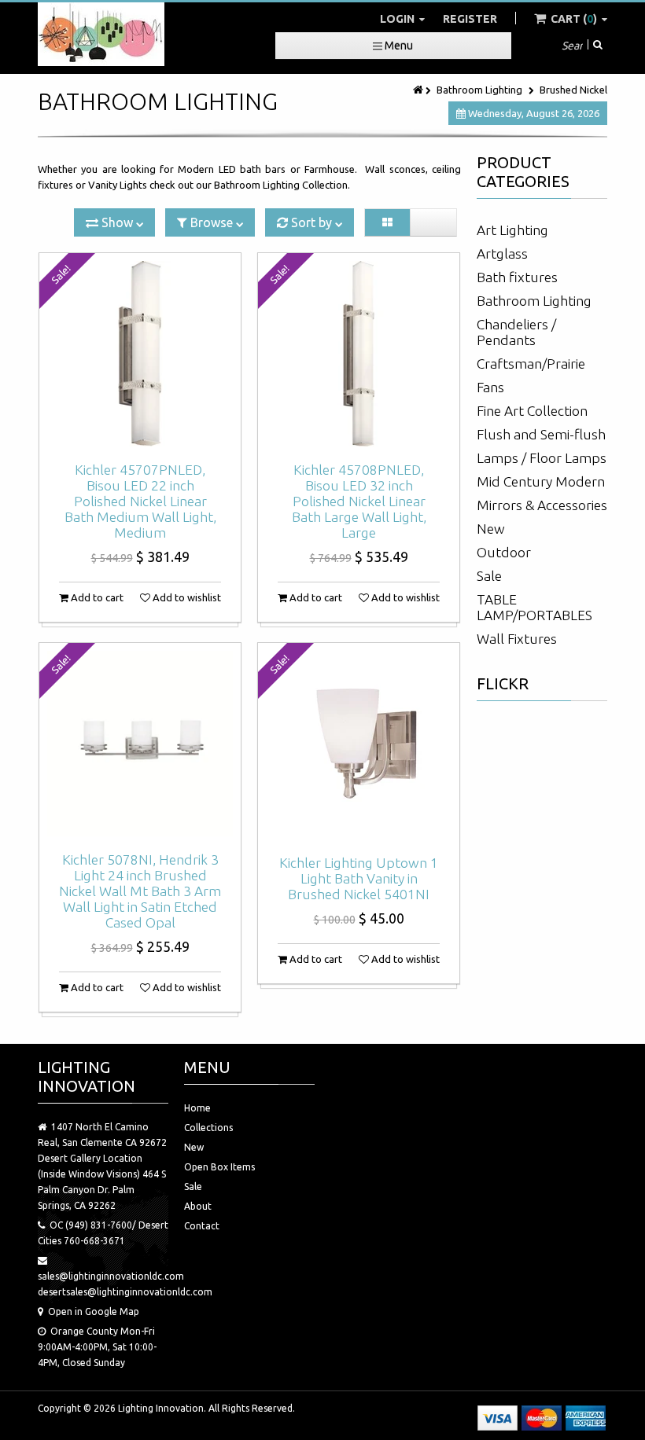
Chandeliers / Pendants (516, 332)
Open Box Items (219, 1167)
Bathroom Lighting (479, 89)
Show (117, 222)
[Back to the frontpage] (419, 89)
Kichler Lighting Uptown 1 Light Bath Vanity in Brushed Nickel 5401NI (358, 878)
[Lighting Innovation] (101, 34)
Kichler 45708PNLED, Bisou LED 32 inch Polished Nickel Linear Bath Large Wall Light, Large (359, 501)
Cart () (573, 19)
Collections (208, 1127)
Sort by (311, 222)
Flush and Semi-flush (541, 434)
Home (197, 1108)
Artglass (502, 253)
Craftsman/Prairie (531, 363)
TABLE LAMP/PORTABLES (534, 607)
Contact (201, 1226)
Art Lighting (512, 229)
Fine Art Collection (532, 410)
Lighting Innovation (161, 1408)
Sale (489, 575)
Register (470, 19)
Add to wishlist (185, 597)
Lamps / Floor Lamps (541, 457)
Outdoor (504, 552)
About (198, 1206)
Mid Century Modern (541, 481)
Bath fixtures (517, 277)
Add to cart (95, 597)
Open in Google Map (93, 1311)
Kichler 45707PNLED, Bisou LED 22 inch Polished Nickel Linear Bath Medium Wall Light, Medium (140, 501)
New (491, 528)
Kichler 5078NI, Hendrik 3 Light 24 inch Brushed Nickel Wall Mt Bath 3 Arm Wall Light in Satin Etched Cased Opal (140, 891)
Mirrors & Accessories (542, 505)
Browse (211, 222)
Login (398, 19)
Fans (490, 387)
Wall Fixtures (517, 638)
